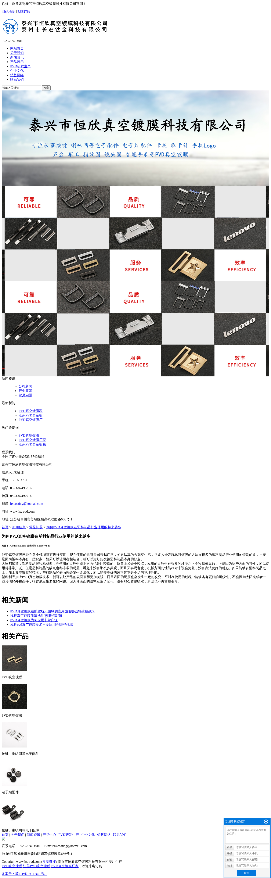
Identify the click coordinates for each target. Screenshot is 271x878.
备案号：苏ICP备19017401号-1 (24, 874)
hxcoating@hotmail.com (26, 503)
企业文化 (88, 834)
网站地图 (8, 11)
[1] (135, 138)
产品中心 (49, 834)
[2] (135, 233)
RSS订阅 (24, 11)
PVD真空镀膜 (29, 435)
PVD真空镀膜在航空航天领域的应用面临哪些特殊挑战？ (52, 611)
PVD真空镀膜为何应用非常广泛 (34, 620)
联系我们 (120, 834)
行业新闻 (25, 391)
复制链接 (49, 861)
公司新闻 (25, 386)
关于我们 (17, 834)
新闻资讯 (33, 834)
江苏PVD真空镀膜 (32, 444)
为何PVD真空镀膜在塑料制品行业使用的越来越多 (83, 527)
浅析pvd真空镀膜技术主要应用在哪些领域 (41, 624)
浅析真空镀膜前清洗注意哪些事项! (36, 615)
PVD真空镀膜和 (31, 411)
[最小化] (266, 822)
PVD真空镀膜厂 (31, 420)
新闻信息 (19, 527)
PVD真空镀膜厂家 (32, 440)
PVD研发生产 (68, 834)
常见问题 (25, 395)
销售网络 (104, 834)
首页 (5, 527)
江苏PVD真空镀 (31, 415)
